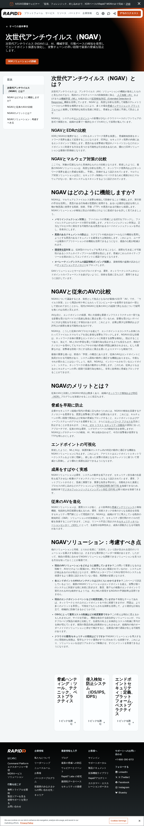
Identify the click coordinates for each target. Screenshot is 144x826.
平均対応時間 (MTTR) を (109, 485)
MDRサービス (15, 773)
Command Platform (18, 763)
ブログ (64, 757)
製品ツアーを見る (17, 796)
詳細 (128, 3)
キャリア (38, 795)
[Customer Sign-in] (114, 13)
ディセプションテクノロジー (71, 265)
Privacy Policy (26, 823)
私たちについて (42, 757)
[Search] (97, 13)
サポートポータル (97, 762)
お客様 (37, 773)
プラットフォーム (33, 13)
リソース (61, 13)
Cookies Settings (118, 821)
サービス (50, 13)
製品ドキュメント (97, 768)
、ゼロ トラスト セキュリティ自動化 (106, 425)
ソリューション (15, 777)
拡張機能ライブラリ (98, 773)
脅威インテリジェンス (123, 507)
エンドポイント (81, 118)
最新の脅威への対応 (71, 762)
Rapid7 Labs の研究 (71, 776)
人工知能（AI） (125, 95)
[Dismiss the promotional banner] (139, 3)
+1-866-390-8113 (124, 759)
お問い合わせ (14, 806)
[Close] (139, 821)
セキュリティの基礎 (71, 786)
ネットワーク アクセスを (120, 421)
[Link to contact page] (108, 13)
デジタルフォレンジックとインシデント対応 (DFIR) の (90, 489)
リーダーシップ (42, 762)
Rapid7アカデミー (97, 778)
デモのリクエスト (129, 13)
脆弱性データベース (71, 781)
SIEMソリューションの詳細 (22, 61)
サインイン (94, 757)
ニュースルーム (42, 768)
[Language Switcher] (103, 13)
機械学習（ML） (69, 98)
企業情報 (87, 13)
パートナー (74, 13)
